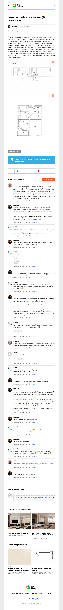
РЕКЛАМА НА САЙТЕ (37, 593)
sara (14, 184)
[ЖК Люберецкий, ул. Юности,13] (19, 526)
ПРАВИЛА (27, 593)
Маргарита (16, 341)
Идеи (9, 13)
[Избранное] (8, 31)
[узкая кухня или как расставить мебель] (43, 561)
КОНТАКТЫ (48, 593)
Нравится (14, 151)
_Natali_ (15, 352)
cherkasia (16, 205)
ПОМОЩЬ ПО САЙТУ (17, 593)
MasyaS (15, 227)
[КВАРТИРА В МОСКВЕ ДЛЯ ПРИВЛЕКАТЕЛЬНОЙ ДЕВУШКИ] (43, 526)
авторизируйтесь (47, 497)
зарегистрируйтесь (35, 497)
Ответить (34, 201)
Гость (14, 494)
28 (15, 31)
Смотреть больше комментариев (31, 483)
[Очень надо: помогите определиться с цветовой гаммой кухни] (19, 561)
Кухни (9, 566)
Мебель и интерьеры (13, 531)
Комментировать (49, 179)
